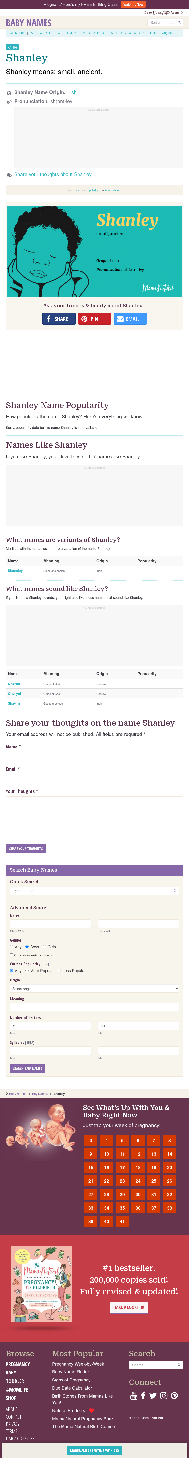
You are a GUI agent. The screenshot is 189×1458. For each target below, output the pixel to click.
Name (11, 746)
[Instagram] (163, 1397)
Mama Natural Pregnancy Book (83, 1418)
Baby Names (28, 22)
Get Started (17, 32)
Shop (11, 1397)
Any (18, 947)
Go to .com (162, 12)
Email (11, 769)
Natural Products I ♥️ (73, 1410)
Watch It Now (133, 4)
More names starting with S (93, 1450)
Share (75, 190)
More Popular (42, 970)
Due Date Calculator (72, 1388)
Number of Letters (25, 1017)
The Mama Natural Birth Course (83, 1426)
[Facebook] (143, 1397)
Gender (15, 940)
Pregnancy (18, 1364)
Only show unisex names (33, 955)
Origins (167, 32)
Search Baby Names (27, 1068)
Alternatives (112, 190)
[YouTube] (133, 1397)
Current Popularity (29, 964)
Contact (13, 1416)
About (11, 1409)
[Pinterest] (174, 1397)
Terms (11, 1431)
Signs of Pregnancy (71, 1380)
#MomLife (17, 1389)
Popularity (92, 190)
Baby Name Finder (70, 1371)
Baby (11, 1372)
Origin (15, 980)
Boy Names (40, 1093)
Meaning (17, 999)
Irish (72, 92)
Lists (153, 32)
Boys (34, 947)
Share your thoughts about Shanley (53, 174)
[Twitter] (153, 1397)
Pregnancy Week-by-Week (78, 1364)
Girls (52, 947)
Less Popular (74, 970)
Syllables (22, 1042)
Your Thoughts (22, 791)
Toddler (15, 1381)
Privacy (12, 1423)
